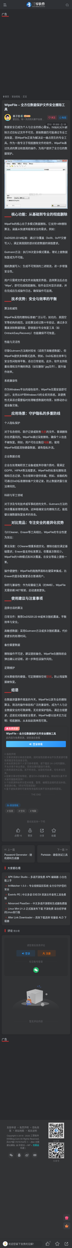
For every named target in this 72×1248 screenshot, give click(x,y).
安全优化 (16, 96)
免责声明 (24, 1127)
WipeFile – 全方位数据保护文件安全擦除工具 (34, 107)
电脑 (46, 442)
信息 (43, 431)
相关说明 (32, 1130)
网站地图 (19, 1130)
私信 (64, 117)
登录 (27, 953)
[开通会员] (66, 1225)
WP (29, 1145)
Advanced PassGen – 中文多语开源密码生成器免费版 (37, 903)
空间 (49, 676)
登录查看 (37, 744)
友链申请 (11, 1127)
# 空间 (22, 810)
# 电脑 (33, 810)
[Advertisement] (36, 55)
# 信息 (10, 810)
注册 (48, 953)
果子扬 (16, 116)
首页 (6, 96)
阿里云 (22, 1145)
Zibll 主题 (34, 1141)
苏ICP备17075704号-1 (17, 1141)
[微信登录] (36, 970)
